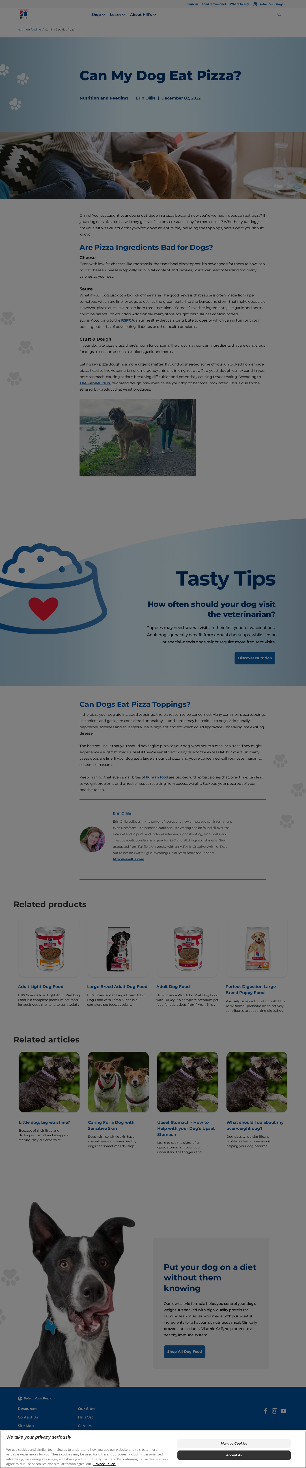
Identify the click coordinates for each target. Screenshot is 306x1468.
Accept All (234, 1455)
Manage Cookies (234, 1443)
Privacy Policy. (104, 1464)
